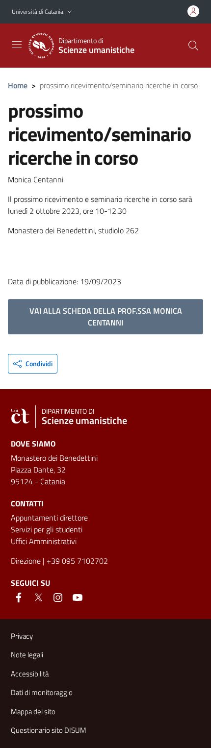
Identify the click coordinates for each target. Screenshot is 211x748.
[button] (69, 12)
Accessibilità (30, 673)
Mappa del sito (33, 711)
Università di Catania (37, 11)
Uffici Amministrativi (44, 541)
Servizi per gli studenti (46, 529)
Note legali (27, 654)
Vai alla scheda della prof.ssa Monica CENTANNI (105, 316)
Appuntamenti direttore (49, 518)
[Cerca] (193, 45)
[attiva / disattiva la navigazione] (17, 44)
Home (17, 85)
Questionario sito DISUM (48, 730)
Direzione (26, 561)
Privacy (22, 636)
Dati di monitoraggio (42, 692)
